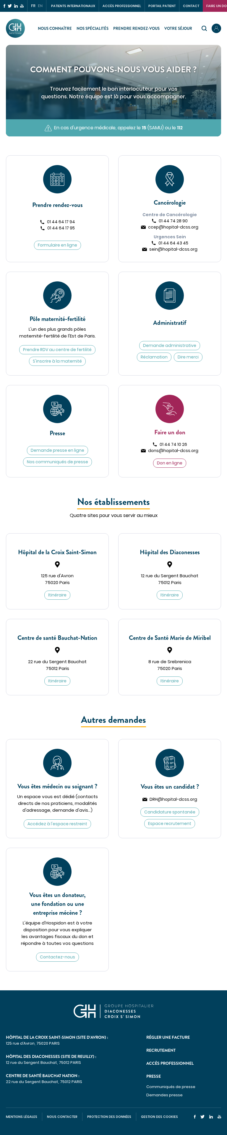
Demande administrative (169, 345)
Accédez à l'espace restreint (57, 824)
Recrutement (161, 1050)
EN (40, 6)
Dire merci (188, 357)
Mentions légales (21, 1116)
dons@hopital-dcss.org (173, 451)
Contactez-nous (57, 957)
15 (144, 127)
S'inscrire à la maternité (57, 361)
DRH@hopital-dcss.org (173, 799)
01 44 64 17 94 (61, 222)
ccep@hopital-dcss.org (173, 227)
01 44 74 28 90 (173, 221)
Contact (191, 6)
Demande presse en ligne (57, 450)
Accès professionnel (122, 6)
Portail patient (162, 6)
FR (33, 6)
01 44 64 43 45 (173, 243)
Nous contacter (62, 1116)
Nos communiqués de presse (57, 462)
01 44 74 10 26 (173, 444)
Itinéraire (57, 595)
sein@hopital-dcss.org (173, 249)
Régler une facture (168, 1037)
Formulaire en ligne (57, 245)
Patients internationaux (73, 6)
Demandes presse (164, 1095)
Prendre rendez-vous (136, 28)
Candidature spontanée (169, 812)
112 (180, 127)
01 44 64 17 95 (61, 228)
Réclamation (154, 357)
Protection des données (109, 1116)
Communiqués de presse (170, 1087)
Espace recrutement (169, 823)
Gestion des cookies (159, 1116)
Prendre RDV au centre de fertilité (57, 350)
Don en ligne (169, 463)
